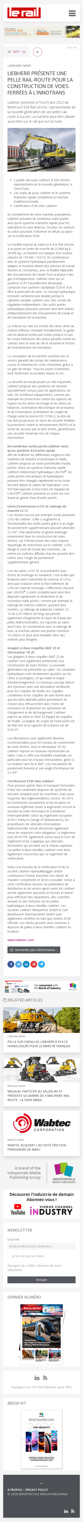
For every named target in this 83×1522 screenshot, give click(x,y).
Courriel (13, 1239)
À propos (14, 1490)
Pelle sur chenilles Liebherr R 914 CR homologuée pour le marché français (38, 1044)
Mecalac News (16, 1086)
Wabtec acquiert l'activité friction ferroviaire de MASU (36, 1147)
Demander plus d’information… (35, 950)
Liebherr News (19, 66)
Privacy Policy (36, 1490)
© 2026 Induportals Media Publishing (37, 1494)
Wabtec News (15, 1139)
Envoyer (41, 1280)
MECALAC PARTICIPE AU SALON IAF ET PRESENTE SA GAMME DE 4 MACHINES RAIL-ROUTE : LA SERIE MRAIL (39, 1095)
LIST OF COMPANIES (21, 1498)
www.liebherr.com (20, 940)
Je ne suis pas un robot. (28, 1256)
